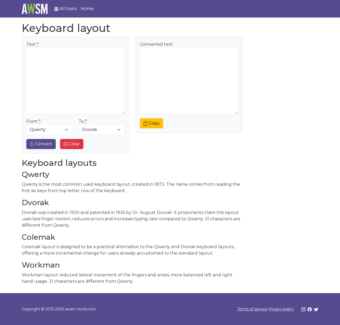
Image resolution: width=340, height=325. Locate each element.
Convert (43, 143)
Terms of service (252, 309)
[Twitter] (316, 308)
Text (32, 44)
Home (87, 8)
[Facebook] (310, 308)
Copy (154, 123)
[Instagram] (303, 308)
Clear (74, 143)
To (83, 121)
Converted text (156, 44)
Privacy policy (281, 309)
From (33, 121)
